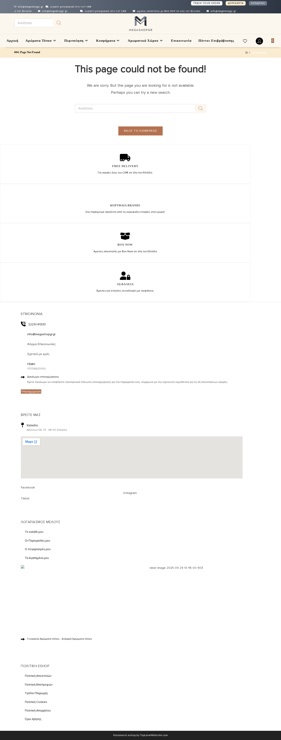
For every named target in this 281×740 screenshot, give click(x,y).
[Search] (58, 22)
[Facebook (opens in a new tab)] (247, 23)
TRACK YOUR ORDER (206, 3)
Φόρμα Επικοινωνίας (41, 344)
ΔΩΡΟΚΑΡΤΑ (235, 3)
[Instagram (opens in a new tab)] (254, 23)
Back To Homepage (140, 131)
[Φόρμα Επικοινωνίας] (23, 344)
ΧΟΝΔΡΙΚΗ (258, 3)
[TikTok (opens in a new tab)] (260, 23)
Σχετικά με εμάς (38, 354)
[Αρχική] (246, 52)
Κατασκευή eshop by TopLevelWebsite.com (140, 735)
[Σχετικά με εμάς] (23, 354)
